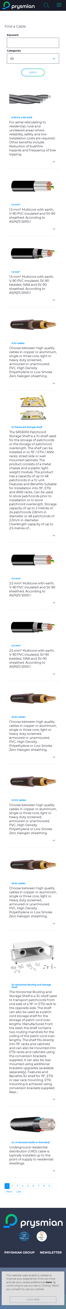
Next (9, 1191)
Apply (33, 72)
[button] (59, 5)
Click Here (32, 1299)
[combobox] (33, 58)
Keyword (12, 35)
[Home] (18, 5)
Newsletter (51, 1252)
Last (18, 1191)
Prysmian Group (19, 1252)
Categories (14, 50)
